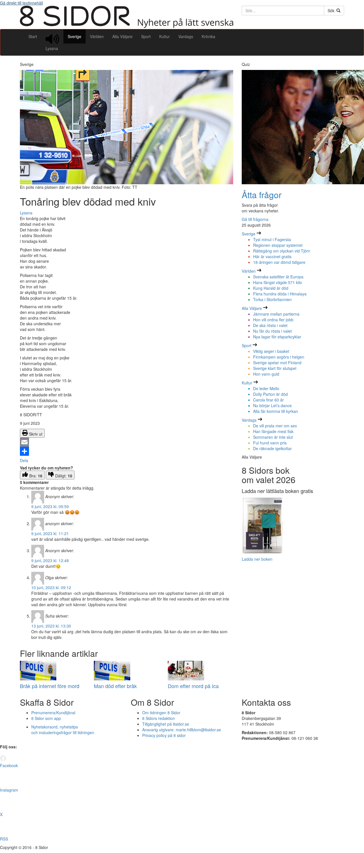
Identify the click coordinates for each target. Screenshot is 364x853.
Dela (24, 460)
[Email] (126, 442)
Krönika (208, 36)
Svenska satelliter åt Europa (278, 276)
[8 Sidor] (126, 26)
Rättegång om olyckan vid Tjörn (281, 251)
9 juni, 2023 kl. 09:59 (50, 506)
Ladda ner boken (257, 559)
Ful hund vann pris (270, 443)
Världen (97, 36)
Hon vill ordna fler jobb (273, 319)
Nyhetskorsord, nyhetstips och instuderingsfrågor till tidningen (62, 729)
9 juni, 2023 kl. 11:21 (50, 533)
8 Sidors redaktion (158, 718)
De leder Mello (266, 388)
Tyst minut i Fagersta (272, 239)
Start (32, 36)
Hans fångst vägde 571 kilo (277, 282)
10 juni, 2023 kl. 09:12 (51, 587)
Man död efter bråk (115, 686)
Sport (146, 36)
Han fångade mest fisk (273, 431)
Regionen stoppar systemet (278, 245)
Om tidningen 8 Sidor (161, 712)
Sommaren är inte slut (273, 437)
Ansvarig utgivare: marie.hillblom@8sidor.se (181, 729)
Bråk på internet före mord (49, 686)
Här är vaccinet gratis (272, 256)
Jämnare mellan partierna (276, 314)
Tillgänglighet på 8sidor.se (165, 724)
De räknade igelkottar (272, 448)
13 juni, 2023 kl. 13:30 (51, 626)
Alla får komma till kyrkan (275, 411)
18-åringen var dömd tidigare (279, 262)
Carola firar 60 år (268, 400)
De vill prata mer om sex (275, 425)
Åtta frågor (262, 195)
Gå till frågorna (255, 219)
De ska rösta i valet (270, 325)
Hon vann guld (266, 374)
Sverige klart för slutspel (274, 368)
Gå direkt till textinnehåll (21, 3)
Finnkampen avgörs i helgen (278, 357)
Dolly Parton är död (270, 394)
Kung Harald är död (270, 288)
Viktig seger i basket (271, 351)
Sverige (74, 36)
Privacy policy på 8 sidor (164, 735)
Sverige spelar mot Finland (277, 362)
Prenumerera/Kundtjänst (53, 712)
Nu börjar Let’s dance (272, 405)
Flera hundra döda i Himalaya (280, 294)
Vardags (185, 36)
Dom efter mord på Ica (193, 686)
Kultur (164, 36)
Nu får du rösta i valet (272, 331)
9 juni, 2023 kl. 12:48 (50, 560)
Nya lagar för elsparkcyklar (277, 336)
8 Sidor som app (46, 718)
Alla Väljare (122, 36)
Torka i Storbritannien (272, 299)
